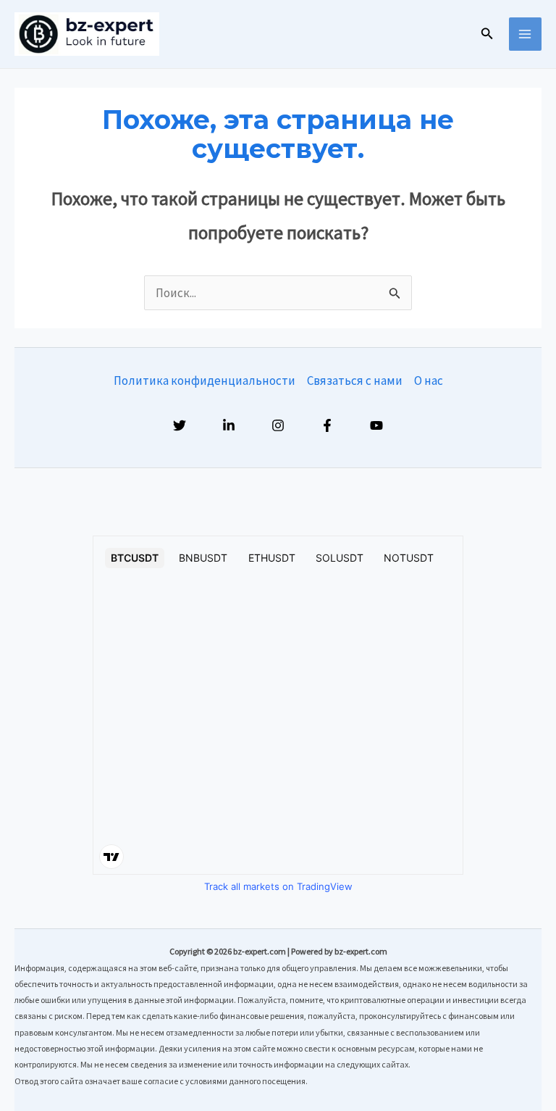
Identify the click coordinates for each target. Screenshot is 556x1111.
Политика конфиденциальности (204, 380)
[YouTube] (376, 425)
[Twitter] (179, 425)
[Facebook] (327, 425)
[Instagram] (278, 425)
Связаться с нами (355, 380)
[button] (487, 34)
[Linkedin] (228, 425)
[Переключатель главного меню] (525, 34)
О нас (428, 380)
